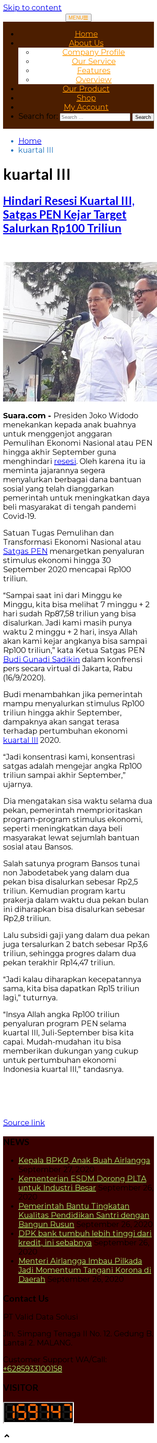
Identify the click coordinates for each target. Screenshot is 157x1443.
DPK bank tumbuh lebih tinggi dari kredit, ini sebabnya (85, 1238)
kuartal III (20, 740)
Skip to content (32, 7)
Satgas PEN (25, 551)
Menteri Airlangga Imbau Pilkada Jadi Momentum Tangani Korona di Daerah (84, 1270)
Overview (94, 79)
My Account (86, 107)
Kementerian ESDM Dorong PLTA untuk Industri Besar (82, 1183)
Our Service (94, 61)
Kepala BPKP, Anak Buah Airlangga (84, 1160)
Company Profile (93, 52)
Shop (86, 97)
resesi (65, 461)
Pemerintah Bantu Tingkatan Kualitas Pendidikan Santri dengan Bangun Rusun (83, 1215)
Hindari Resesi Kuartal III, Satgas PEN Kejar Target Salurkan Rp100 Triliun (69, 214)
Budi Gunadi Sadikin (41, 659)
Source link (24, 1122)
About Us (86, 43)
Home (86, 33)
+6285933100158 (32, 1368)
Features (94, 70)
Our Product (86, 88)
